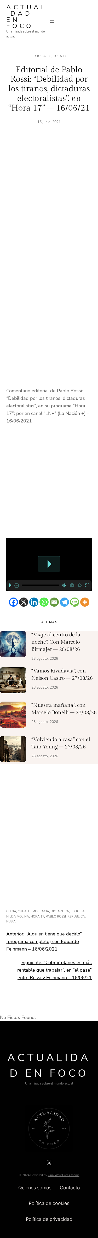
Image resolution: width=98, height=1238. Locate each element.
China (11, 911)
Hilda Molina (17, 916)
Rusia (11, 921)
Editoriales (41, 56)
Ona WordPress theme (63, 1175)
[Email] (54, 602)
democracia (38, 911)
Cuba (22, 911)
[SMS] (74, 602)
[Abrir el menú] (52, 21)
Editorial (79, 911)
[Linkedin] (33, 602)
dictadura (60, 911)
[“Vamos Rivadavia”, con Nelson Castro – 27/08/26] (13, 681)
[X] (23, 602)
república (76, 916)
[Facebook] (13, 602)
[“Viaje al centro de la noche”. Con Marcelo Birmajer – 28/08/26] (13, 645)
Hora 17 (59, 56)
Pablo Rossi (56, 916)
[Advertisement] (49, 202)
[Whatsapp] (44, 602)
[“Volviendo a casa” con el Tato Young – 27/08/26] (13, 750)
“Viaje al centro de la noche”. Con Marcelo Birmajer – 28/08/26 (55, 642)
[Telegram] (64, 602)
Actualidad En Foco (26, 16)
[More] (84, 602)
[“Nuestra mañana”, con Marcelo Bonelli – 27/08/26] (13, 716)
